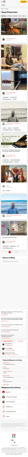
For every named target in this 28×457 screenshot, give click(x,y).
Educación (15, 16)
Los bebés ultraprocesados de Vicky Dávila (10, 330)
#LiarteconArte (6, 97)
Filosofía (8, 190)
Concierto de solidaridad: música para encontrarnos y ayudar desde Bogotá (11, 150)
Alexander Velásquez (6, 326)
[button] (26, 15)
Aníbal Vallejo (12, 246)
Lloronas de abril (6, 362)
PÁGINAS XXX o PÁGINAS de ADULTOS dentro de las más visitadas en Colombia (12, 312)
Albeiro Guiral (6, 368)
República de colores (10, 353)
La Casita (14, 99)
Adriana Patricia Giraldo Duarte (9, 364)
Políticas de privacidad (11, 448)
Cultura (19, 16)
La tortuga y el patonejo (7, 371)
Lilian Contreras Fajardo (11, 38)
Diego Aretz (8, 392)
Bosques (9, 128)
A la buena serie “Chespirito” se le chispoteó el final (11, 324)
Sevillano (7, 416)
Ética (4, 190)
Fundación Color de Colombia (12, 354)
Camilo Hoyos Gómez (8, 381)
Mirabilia (4, 380)
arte (18, 246)
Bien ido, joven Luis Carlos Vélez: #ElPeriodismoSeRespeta (7, 336)
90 (16, 252)
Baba (8, 185)
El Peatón (4, 367)
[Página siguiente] (18, 252)
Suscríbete (23, 1)
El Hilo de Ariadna (6, 375)
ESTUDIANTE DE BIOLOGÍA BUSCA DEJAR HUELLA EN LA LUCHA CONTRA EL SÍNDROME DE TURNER (12, 319)
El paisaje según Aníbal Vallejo (9, 237)
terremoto (16, 162)
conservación (15, 128)
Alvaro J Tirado (5, 321)
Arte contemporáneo (7, 99)
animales (4, 128)
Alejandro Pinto (5, 314)
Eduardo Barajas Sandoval (11, 411)
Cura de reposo (8, 348)
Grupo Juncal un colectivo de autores (14, 123)
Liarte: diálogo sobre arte (8, 129)
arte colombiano (13, 97)
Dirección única (6, 384)
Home (2, 8)
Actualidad (9, 16)
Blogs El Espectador (10, 12)
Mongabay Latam (9, 406)
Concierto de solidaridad (15, 160)
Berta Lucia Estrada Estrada (9, 377)
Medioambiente (17, 129)
